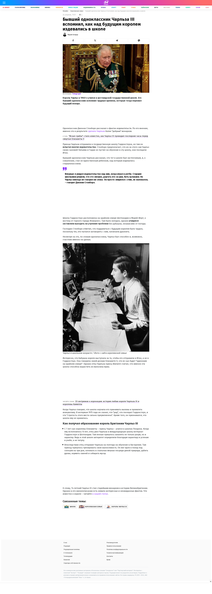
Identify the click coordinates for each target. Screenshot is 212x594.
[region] (106, 588)
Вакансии (67, 559)
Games (188, 7)
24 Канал (6, 7)
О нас (65, 542)
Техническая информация (115, 553)
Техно (177, 7)
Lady (207, 7)
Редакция (67, 546)
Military (167, 7)
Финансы (59, 7)
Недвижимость (89, 7)
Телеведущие (68, 556)
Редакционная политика (72, 549)
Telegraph (76, 94)
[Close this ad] (210, 581)
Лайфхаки (145, 7)
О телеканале (68, 553)
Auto (156, 7)
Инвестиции (73, 7)
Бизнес (47, 7)
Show (198, 7)
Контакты (110, 556)
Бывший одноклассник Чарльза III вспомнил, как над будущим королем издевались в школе (115, 11)
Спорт (113, 7)
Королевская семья (76, 11)
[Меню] (4, 3)
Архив (108, 559)
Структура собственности (72, 563)
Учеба (133, 7)
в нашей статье (100, 494)
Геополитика (20, 7)
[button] (73, 40)
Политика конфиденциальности (117, 549)
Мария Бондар (73, 35)
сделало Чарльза (96, 131)
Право (103, 7)
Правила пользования (114, 546)
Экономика (35, 7)
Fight (124, 7)
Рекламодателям (112, 542)
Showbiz (65, 11)
